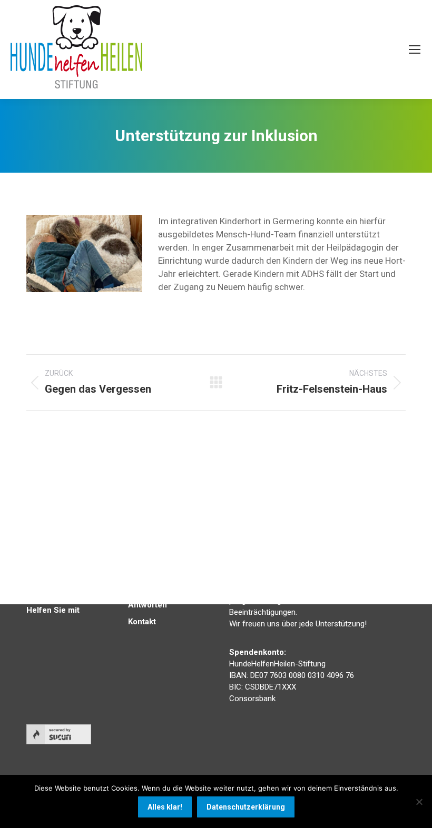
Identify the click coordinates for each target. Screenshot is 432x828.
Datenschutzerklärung (246, 807)
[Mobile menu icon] (414, 49)
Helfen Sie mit (53, 610)
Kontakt (142, 621)
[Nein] (419, 801)
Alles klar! (165, 807)
